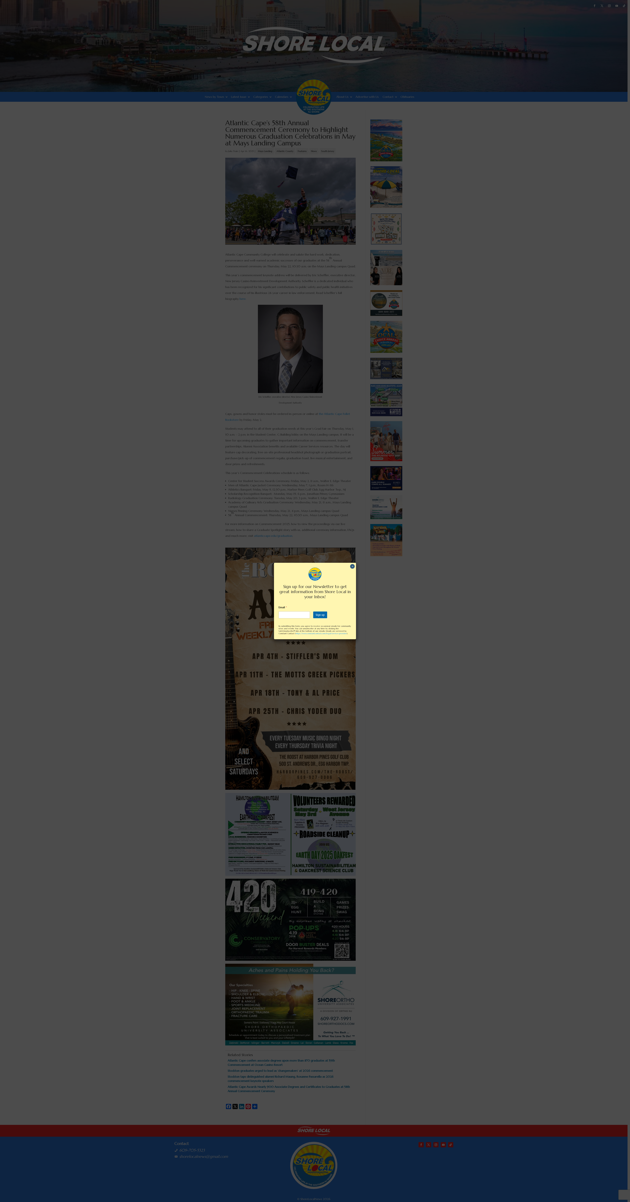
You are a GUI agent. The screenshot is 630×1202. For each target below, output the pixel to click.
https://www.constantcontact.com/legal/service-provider (321, 633)
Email (283, 607)
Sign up (320, 615)
